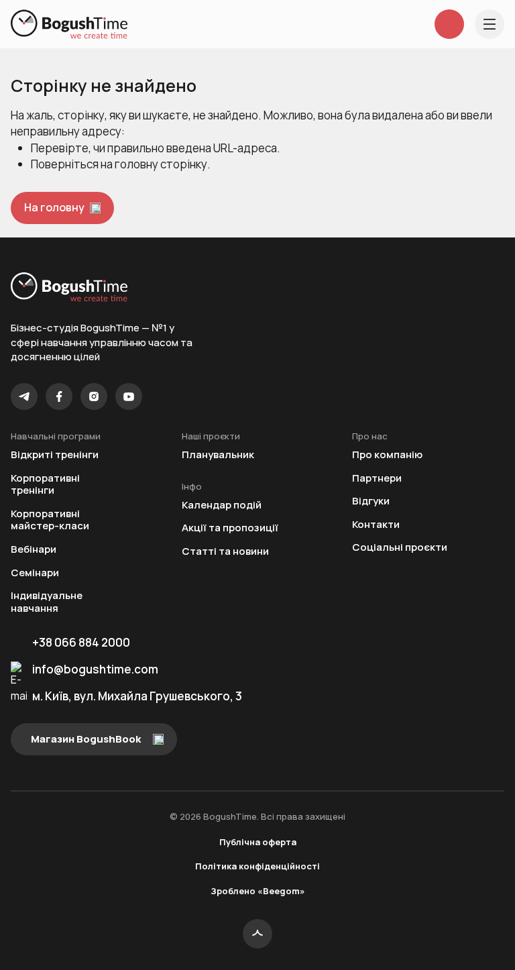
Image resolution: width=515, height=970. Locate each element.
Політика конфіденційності (257, 866)
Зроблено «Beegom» (258, 891)
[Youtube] (128, 396)
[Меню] (489, 24)
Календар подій (222, 505)
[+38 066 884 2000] (449, 24)
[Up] (257, 934)
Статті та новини (225, 551)
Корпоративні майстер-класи (50, 520)
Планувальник (218, 455)
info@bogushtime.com (95, 669)
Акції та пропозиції (230, 528)
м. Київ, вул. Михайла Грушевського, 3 (137, 696)
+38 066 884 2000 (81, 642)
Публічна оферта (257, 842)
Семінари (35, 573)
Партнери (377, 478)
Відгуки (371, 501)
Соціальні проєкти (399, 547)
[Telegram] (24, 396)
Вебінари (33, 549)
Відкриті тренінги (55, 455)
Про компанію (387, 455)
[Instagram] (93, 396)
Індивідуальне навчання (46, 602)
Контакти (376, 525)
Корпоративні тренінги (45, 484)
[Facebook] (59, 396)
